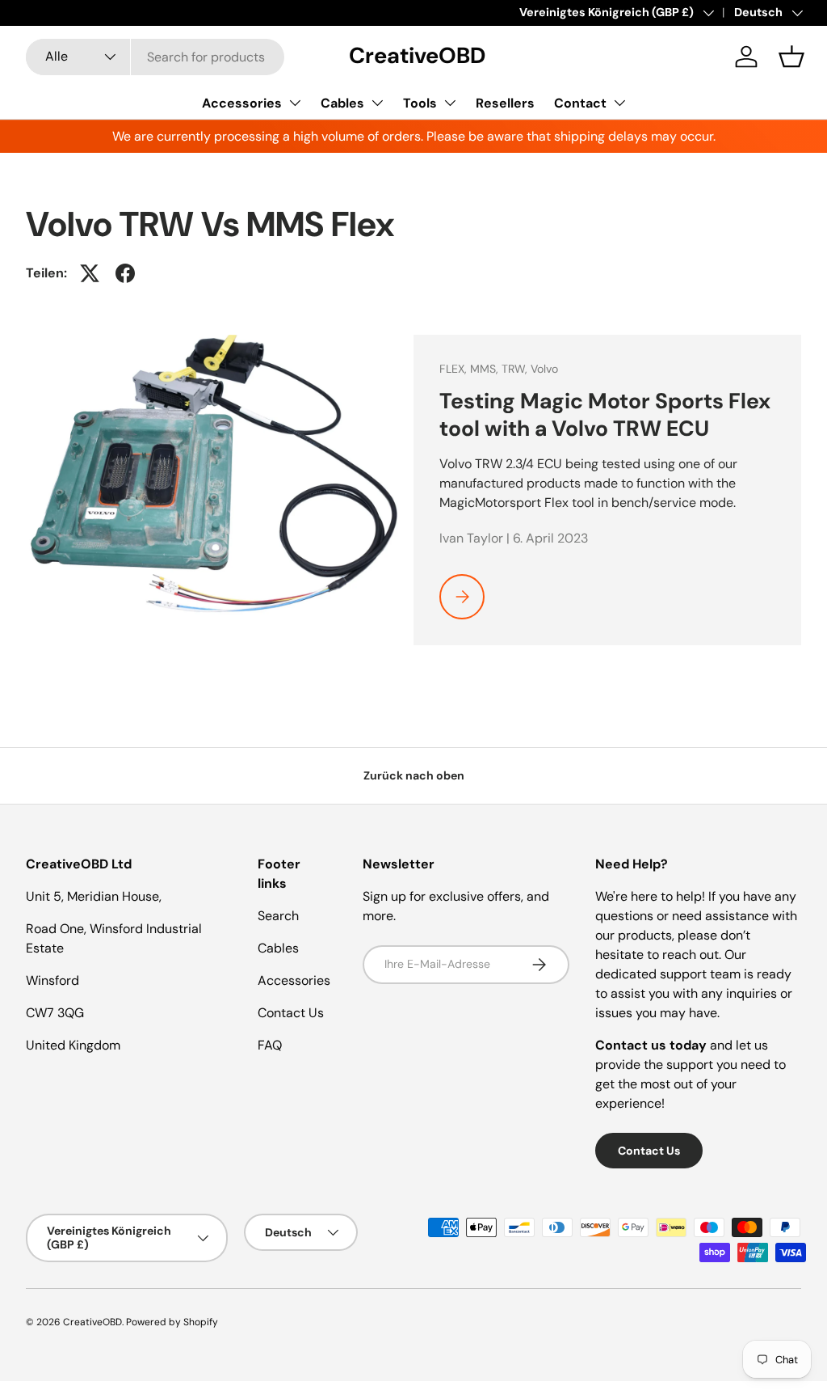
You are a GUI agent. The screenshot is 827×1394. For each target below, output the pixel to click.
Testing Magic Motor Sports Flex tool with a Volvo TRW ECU (604, 415)
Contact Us (291, 1012)
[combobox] (155, 57)
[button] (791, 56)
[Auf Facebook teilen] (125, 273)
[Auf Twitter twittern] (89, 273)
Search (278, 915)
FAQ (270, 1045)
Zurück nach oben (413, 775)
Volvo (544, 368)
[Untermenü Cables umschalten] (377, 102)
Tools (420, 103)
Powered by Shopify (172, 1322)
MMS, (486, 368)
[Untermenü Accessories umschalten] (294, 102)
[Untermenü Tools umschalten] (450, 102)
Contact (580, 103)
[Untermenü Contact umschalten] (619, 102)
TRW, (516, 368)
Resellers (505, 103)
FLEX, (454, 368)
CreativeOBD (92, 1322)
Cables (342, 103)
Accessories (242, 103)
